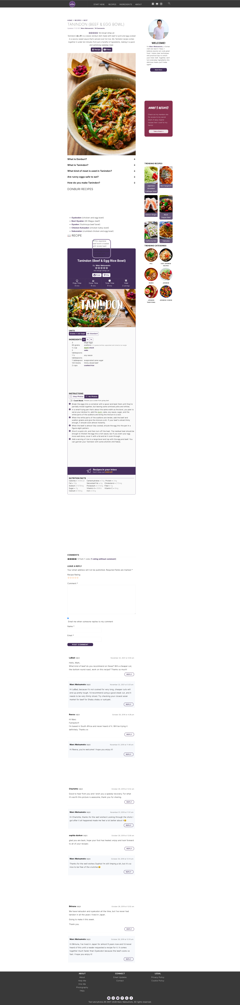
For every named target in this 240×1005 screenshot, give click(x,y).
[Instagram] (161, 4)
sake (86, 350)
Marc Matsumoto (103, 265)
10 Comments (100, 28)
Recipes (112, 4)
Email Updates (120, 977)
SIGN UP (108, 472)
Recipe (97, 50)
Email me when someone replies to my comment (90, 621)
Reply (129, 674)
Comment (72, 583)
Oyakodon (76, 218)
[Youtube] (157, 4)
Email (70, 635)
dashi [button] (86, 348)
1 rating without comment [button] (103, 559)
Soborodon (77, 231)
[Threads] (126, 998)
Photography (82, 987)
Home (69, 20)
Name (70, 626)
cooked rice (89, 365)
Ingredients (125, 4)
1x (84, 339)
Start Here (99, 4)
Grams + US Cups (77, 334)
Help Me (82, 981)
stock (89, 348)
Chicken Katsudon (80, 228)
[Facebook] (131, 998)
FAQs (82, 991)
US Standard (92, 334)
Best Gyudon (78, 221)
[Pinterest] (122, 998)
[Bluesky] (117, 998)
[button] (90, 32)
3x (91, 339)
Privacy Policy (157, 977)
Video (108, 50)
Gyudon (75, 224)
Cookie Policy (157, 981)
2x (87, 339)
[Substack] (153, 4)
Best (86, 20)
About (138, 4)
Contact (120, 981)
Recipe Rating (73, 575)
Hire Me (82, 984)
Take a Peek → (159, 131)
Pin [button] (107, 275)
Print (98, 275)
